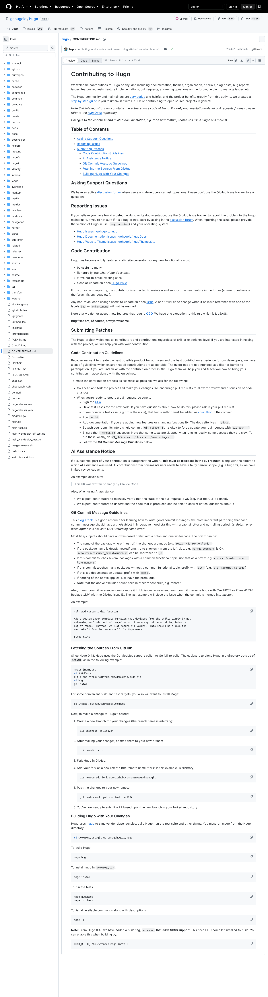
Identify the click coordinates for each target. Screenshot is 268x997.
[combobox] (30, 55)
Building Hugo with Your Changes (106, 173)
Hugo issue (119, 283)
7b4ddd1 (230, 49)
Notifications (204, 18)
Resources (62, 6)
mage (90, 823)
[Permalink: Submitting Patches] (68, 330)
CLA (98, 402)
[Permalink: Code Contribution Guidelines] (68, 352)
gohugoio (18, 19)
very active (137, 96)
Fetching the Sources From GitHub (107, 168)
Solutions (41, 6)
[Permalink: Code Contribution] (68, 250)
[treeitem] (28, 351)
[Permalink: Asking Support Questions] (68, 182)
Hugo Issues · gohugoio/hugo (97, 231)
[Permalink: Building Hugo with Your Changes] (68, 816)
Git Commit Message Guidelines (105, 163)
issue (150, 302)
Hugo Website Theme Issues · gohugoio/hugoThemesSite (116, 241)
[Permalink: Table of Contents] (68, 129)
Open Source (86, 6)
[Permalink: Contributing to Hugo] (68, 74)
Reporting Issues (88, 144)
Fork (227, 18)
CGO (149, 313)
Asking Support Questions (95, 138)
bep (71, 49)
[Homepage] (9, 6)
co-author (205, 412)
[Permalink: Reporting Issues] (68, 205)
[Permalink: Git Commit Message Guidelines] (68, 512)
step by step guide (84, 101)
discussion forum (109, 192)
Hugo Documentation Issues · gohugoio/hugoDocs (112, 236)
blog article (86, 520)
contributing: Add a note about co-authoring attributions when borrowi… (118, 49)
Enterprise (109, 6)
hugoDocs (95, 112)
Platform (22, 6)
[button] (251, 611)
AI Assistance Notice (97, 158)
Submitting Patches (90, 149)
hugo (33, 19)
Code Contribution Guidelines (103, 153)
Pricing (128, 6)
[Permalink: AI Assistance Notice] (68, 451)
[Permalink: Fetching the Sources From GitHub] (68, 648)
